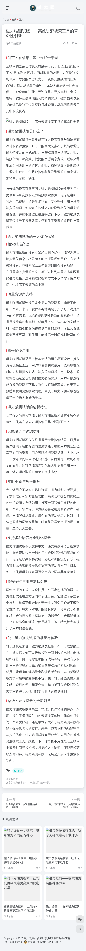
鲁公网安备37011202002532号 (44, 941)
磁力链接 (12, 152)
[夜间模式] (80, 929)
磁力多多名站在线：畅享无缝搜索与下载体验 (63, 860)
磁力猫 (15, 85)
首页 (6, 19)
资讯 (14, 19)
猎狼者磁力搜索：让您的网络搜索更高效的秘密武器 (21, 908)
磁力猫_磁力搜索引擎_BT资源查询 (42, 938)
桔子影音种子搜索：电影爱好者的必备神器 (21, 860)
